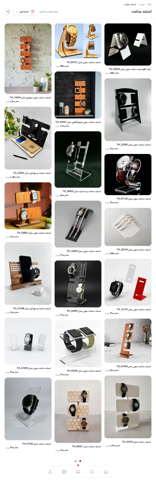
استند (141, 4)
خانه (149, 4)
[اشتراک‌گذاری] (8, 11)
